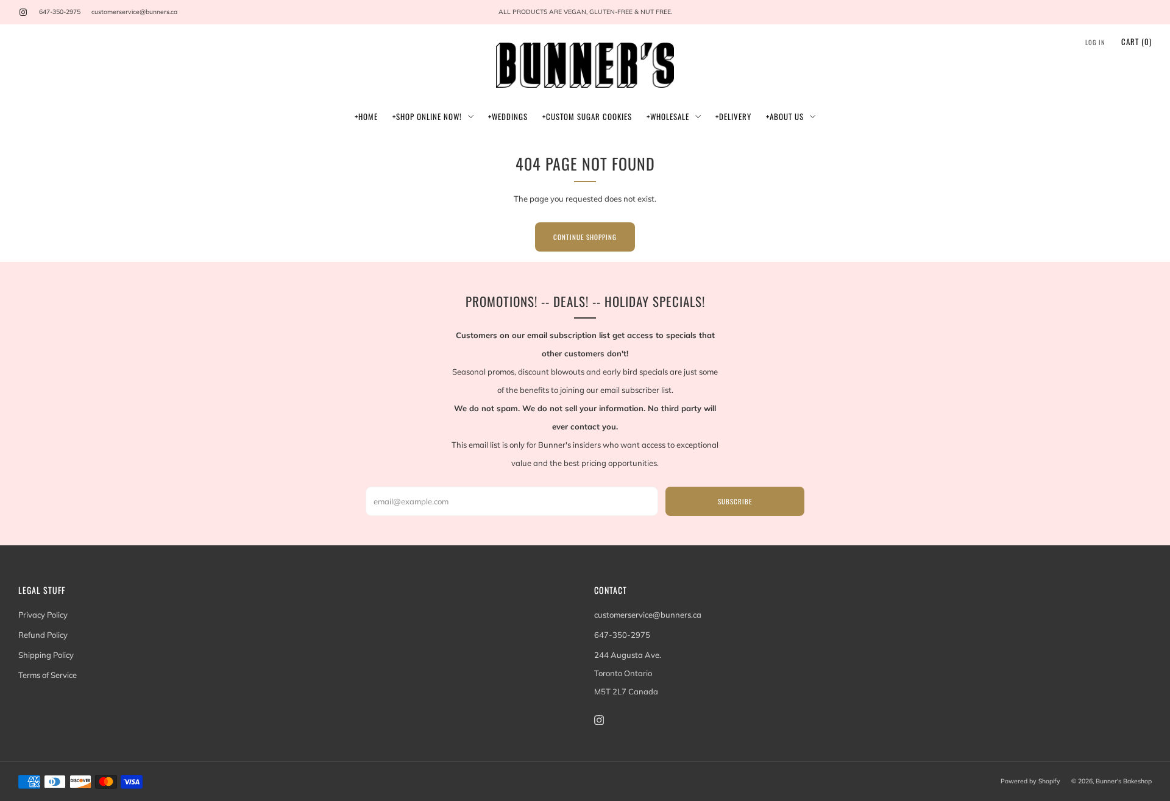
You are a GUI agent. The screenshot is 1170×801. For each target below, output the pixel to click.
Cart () (1136, 41)
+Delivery (733, 116)
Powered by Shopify (1030, 781)
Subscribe (735, 501)
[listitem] (585, 12)
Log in (1095, 42)
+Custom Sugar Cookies (587, 116)
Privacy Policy (43, 614)
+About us (785, 116)
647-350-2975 (59, 12)
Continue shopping (585, 237)
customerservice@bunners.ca (134, 12)
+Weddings (508, 116)
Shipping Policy (46, 655)
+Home (366, 116)
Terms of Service (47, 675)
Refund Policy (43, 635)
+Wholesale (668, 116)
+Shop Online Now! (427, 116)
